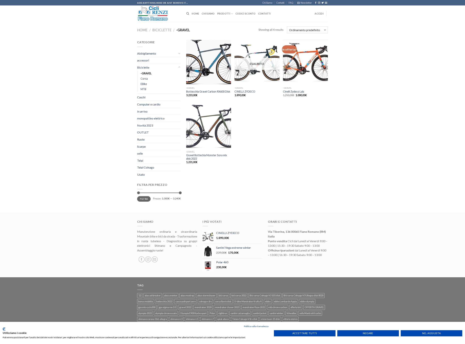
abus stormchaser (206, 295)
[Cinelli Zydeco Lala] (305, 62)
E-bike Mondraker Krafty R (248, 301)
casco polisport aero (185, 301)
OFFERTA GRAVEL (314, 307)
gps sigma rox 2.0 (167, 307)
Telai (140, 160)
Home (195, 13)
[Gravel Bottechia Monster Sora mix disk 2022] (208, 126)
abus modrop (187, 295)
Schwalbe (291, 313)
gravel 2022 (185, 307)
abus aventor (170, 295)
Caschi (141, 97)
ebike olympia (307, 301)
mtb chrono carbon (277, 307)
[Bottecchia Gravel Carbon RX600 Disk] (208, 62)
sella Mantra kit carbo (310, 313)
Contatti (280, 2)
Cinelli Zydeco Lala (293, 91)
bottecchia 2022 (164, 301)
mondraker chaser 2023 (227, 307)
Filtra (144, 198)
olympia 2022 (145, 313)
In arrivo (142, 111)
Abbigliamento (146, 53)
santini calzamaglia (240, 313)
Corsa (144, 78)
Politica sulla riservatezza (256, 326)
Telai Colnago (145, 167)
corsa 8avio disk (223, 301)
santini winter (276, 313)
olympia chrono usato (166, 313)
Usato (141, 174)
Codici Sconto (245, 13)
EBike (144, 83)
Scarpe (141, 146)
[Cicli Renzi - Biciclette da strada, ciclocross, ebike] (159, 13)
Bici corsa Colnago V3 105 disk (265, 295)
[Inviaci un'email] (326, 3)
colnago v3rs (205, 301)
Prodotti (224, 13)
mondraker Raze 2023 (253, 307)
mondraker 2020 (203, 307)
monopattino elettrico (151, 118)
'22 (139, 295)
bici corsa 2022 (238, 295)
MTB (143, 89)
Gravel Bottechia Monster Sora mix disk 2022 (206, 157)
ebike (268, 301)
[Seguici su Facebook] (316, 3)
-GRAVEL (146, 73)
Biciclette (161, 30)
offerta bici (295, 307)
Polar (212, 313)
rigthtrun (222, 313)
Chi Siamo (267, 2)
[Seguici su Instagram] (319, 3)
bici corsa (223, 295)
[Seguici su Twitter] (323, 3)
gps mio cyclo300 (146, 307)
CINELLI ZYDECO (244, 91)
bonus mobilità (145, 301)
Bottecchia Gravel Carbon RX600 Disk (208, 91)
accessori (143, 60)
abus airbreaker (153, 295)
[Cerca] (187, 13)
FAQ (291, 2)
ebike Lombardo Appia (285, 301)
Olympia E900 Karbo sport (193, 313)
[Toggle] (179, 53)
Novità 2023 (145, 125)
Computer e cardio (148, 104)
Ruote (141, 139)
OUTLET (143, 132)
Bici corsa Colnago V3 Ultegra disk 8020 (304, 295)
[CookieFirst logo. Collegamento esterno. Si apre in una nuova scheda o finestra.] (4, 329)
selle (140, 153)
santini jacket (259, 313)
